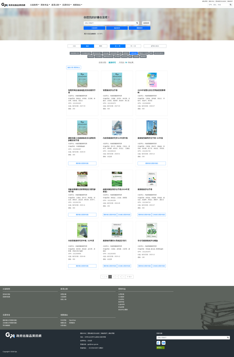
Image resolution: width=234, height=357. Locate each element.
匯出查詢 (156, 46)
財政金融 (105, 53)
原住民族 (124, 56)
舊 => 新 (133, 46)
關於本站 (211, 1)
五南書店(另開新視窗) (10, 323)
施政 (87, 46)
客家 (130, 56)
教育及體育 (114, 53)
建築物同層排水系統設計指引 (115, 241)
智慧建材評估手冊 (110, 90)
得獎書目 (72, 323)
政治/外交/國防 (123, 309)
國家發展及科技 (108, 56)
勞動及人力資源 (143, 53)
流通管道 (66, 5)
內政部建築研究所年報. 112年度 (81, 241)
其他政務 (136, 56)
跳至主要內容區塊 (5, 1)
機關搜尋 (140, 28)
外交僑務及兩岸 (85, 53)
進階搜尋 (146, 23)
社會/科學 (121, 304)
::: (28, 4)
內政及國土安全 (74, 53)
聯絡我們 (230, 1)
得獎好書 (63, 294)
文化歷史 (121, 299)
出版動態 (34, 5)
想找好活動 (6, 294)
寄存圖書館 (6, 325)
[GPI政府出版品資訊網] (13, 4)
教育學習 (121, 302)
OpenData (72, 320)
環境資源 (90, 56)
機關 (100, 46)
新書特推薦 (6, 297)
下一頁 (128, 276)
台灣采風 (121, 294)
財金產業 (121, 307)
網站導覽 (204, 1)
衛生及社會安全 (159, 53)
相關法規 (63, 323)
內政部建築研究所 (81, 96)
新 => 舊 (117, 46)
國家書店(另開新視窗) (10, 320)
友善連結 (63, 325)
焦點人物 (63, 299)
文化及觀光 (98, 56)
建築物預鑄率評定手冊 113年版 (150, 138)
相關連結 (77, 5)
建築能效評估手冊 (145, 189)
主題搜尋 (94, 28)
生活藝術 (121, 297)
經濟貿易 (126, 53)
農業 (151, 53)
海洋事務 (117, 56)
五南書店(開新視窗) (124, 214)
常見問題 (63, 320)
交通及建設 (134, 53)
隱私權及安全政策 (221, 1)
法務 (120, 53)
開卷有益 (44, 5)
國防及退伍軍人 (96, 53)
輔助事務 (143, 56)
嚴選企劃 (55, 5)
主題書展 (63, 297)
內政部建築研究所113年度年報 (115, 138)
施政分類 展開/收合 (73, 67)
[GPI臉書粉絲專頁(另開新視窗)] (158, 342)
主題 (74, 46)
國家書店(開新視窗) (82, 163)
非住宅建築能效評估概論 (148, 241)
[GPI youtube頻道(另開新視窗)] (164, 342)
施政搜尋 (117, 28)
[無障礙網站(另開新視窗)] (160, 347)
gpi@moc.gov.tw (93, 344)
